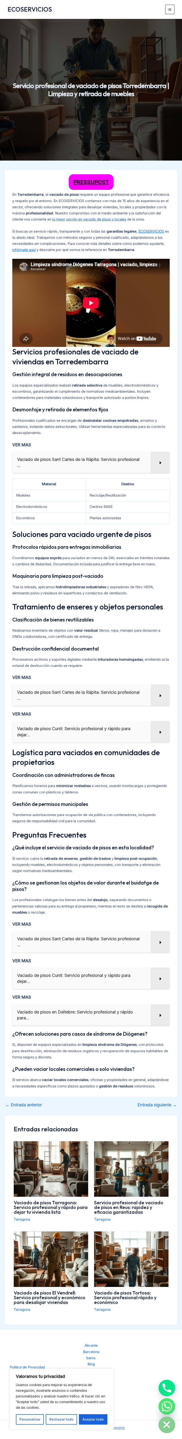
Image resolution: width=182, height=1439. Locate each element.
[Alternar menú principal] (170, 9)
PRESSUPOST (91, 182)
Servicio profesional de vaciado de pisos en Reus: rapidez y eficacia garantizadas (128, 1207)
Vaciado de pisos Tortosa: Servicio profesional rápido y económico (125, 1297)
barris (91, 1358)
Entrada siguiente (157, 1105)
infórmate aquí (24, 249)
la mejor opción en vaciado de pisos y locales (89, 219)
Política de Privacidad (27, 1367)
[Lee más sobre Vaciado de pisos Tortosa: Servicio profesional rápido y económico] (131, 1259)
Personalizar (29, 1419)
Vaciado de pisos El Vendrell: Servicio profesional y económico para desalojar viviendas (49, 1297)
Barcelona (91, 1352)
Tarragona (22, 1219)
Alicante (91, 1345)
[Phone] (167, 1388)
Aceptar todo (93, 1419)
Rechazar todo (61, 1419)
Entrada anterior (23, 1105)
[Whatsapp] (167, 1406)
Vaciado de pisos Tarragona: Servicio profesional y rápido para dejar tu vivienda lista (51, 1207)
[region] (61, 1399)
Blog (91, 1364)
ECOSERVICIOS (30, 9)
